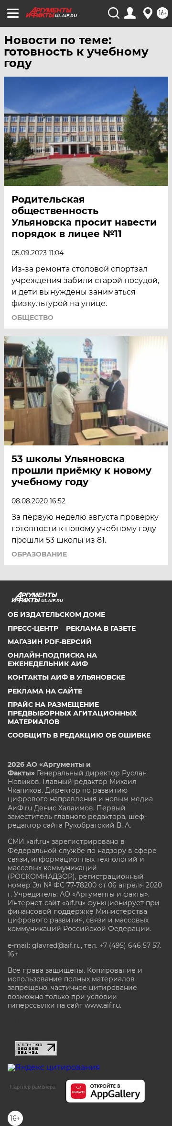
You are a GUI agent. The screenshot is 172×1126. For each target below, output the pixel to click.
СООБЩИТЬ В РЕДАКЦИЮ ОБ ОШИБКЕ (79, 735)
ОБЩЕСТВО (32, 317)
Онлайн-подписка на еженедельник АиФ (52, 659)
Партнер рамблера (32, 1087)
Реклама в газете (101, 628)
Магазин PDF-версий (50, 641)
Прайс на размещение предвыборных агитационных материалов (72, 713)
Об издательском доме (56, 614)
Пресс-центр (33, 628)
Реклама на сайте (45, 691)
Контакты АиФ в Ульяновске (66, 677)
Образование (39, 554)
